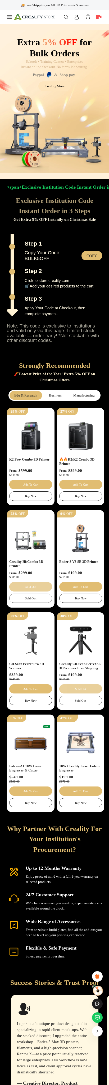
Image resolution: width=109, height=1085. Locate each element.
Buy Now (31, 496)
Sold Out (31, 598)
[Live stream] (99, 17)
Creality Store (55, 86)
